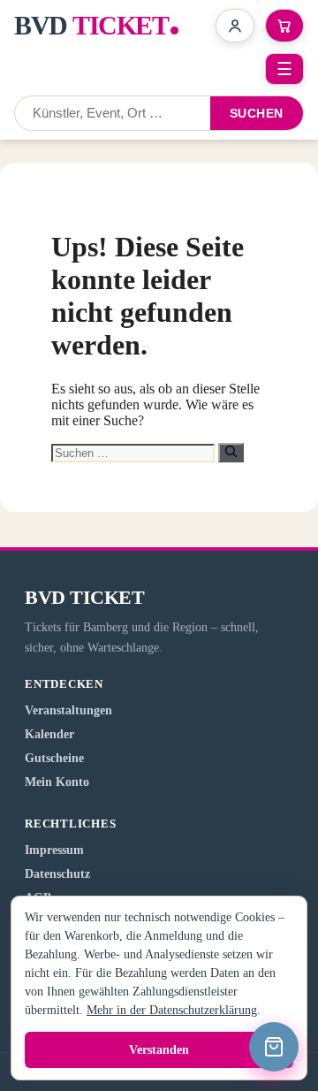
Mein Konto (57, 782)
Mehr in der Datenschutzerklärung (172, 1010)
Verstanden (159, 1050)
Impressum (54, 850)
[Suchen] (231, 452)
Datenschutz (57, 874)
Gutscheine (54, 758)
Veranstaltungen (68, 710)
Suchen (257, 113)
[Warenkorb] (274, 1047)
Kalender (49, 734)
